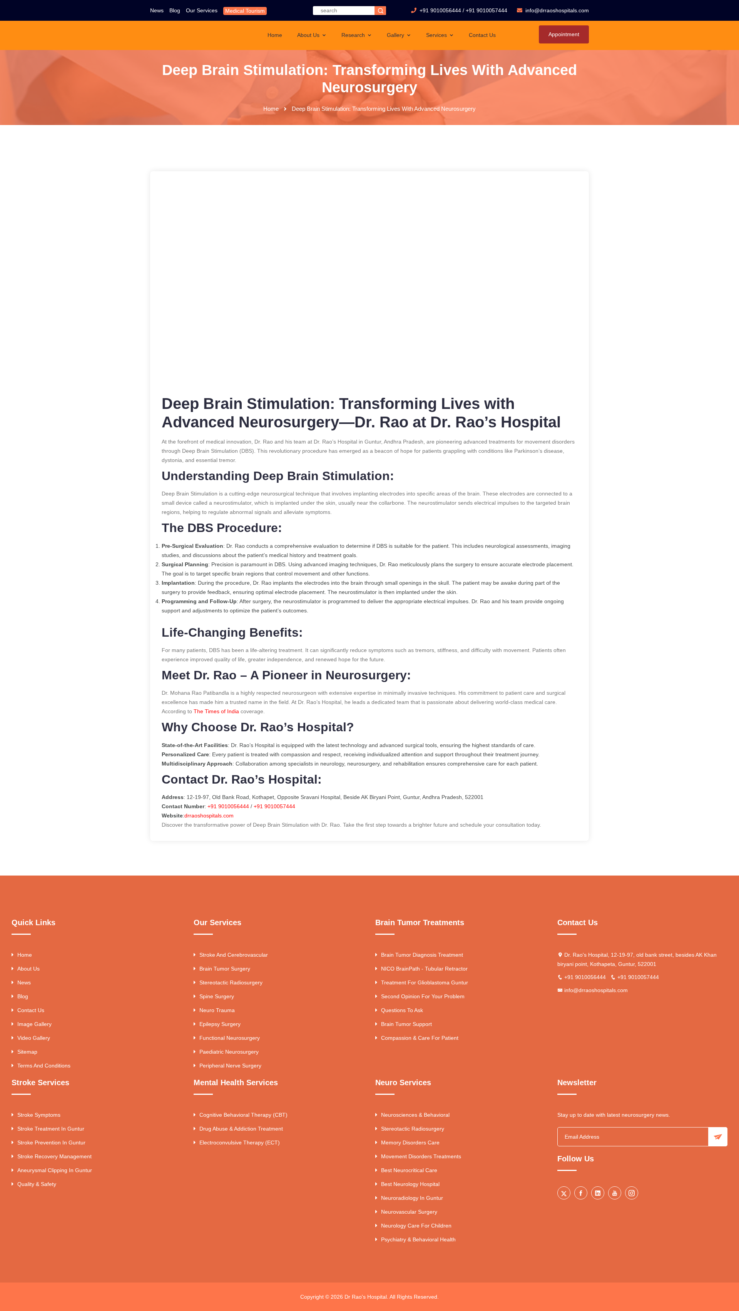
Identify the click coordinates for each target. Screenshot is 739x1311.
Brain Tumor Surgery (224, 969)
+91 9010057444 (486, 10)
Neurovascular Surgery (409, 1212)
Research (353, 35)
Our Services (201, 10)
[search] (380, 10)
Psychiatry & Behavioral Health (418, 1239)
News (157, 10)
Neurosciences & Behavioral (415, 1115)
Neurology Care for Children (416, 1226)
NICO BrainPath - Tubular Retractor (424, 969)
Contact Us (482, 35)
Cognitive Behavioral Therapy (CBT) (243, 1115)
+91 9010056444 (440, 10)
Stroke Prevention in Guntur (51, 1142)
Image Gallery (34, 1024)
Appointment (563, 34)
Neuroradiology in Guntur (412, 1198)
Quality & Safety (36, 1184)
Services (437, 35)
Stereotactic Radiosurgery (230, 982)
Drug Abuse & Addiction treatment (241, 1129)
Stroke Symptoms (38, 1115)
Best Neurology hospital (410, 1184)
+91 (259, 806)
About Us (309, 35)
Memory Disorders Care (410, 1142)
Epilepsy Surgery (220, 1024)
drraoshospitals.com (209, 815)
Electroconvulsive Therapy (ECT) (239, 1142)
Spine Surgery (216, 996)
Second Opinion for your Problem (423, 996)
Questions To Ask (402, 1010)
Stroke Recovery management (54, 1156)
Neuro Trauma (217, 1010)
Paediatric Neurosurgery (229, 1052)
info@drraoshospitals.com (596, 990)
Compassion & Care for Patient (419, 1038)
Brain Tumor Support (406, 1024)
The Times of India (216, 711)
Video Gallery (33, 1038)
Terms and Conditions (43, 1065)
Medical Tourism (245, 11)
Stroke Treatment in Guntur (50, 1129)
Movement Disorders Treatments (421, 1156)
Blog (174, 10)
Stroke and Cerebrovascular (233, 955)
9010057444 (279, 806)
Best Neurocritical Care (409, 1170)
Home (275, 35)
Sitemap (27, 1052)
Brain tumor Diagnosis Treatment (422, 955)
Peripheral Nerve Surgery (230, 1065)
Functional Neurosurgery (229, 1038)
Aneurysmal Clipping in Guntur (54, 1170)
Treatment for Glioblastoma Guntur (424, 982)
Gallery (396, 35)
